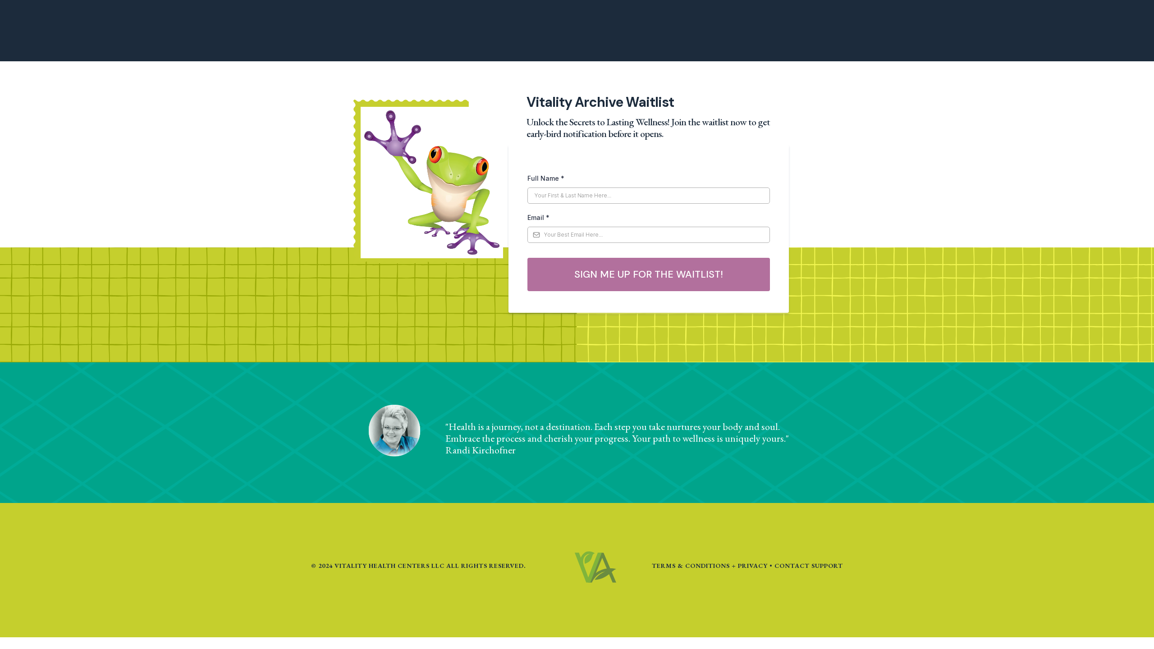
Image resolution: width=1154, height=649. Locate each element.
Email (538, 217)
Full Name (545, 178)
